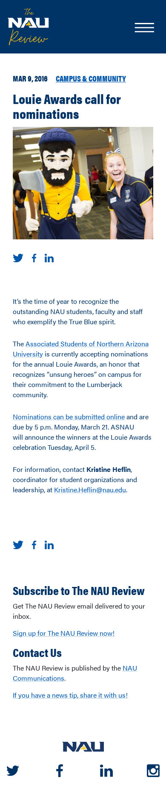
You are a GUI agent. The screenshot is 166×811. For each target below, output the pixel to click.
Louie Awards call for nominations (67, 106)
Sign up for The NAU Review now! (63, 633)
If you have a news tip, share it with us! (70, 695)
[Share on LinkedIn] (49, 257)
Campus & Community (91, 78)
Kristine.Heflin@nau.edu (90, 489)
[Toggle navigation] (144, 28)
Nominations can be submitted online (69, 416)
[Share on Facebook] (34, 257)
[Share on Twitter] (18, 257)
